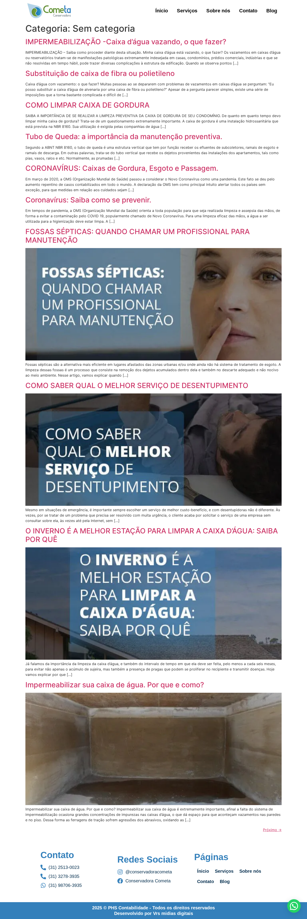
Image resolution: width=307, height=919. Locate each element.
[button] (294, 906)
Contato (248, 10)
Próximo (272, 830)
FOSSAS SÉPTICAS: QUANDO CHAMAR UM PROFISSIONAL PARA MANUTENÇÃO (137, 235)
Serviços (187, 10)
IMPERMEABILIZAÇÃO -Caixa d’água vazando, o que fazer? (125, 41)
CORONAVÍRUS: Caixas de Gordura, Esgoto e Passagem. (121, 168)
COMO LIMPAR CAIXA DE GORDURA (87, 105)
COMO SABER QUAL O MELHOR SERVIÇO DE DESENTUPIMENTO (136, 385)
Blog (271, 10)
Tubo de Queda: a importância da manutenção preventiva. (123, 136)
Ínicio (161, 10)
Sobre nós (218, 10)
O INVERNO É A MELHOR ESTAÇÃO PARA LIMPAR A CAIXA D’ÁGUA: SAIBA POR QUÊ (151, 535)
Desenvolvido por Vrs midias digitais (153, 913)
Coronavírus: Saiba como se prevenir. (88, 199)
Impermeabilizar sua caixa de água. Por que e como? (114, 684)
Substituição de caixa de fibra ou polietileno (100, 73)
